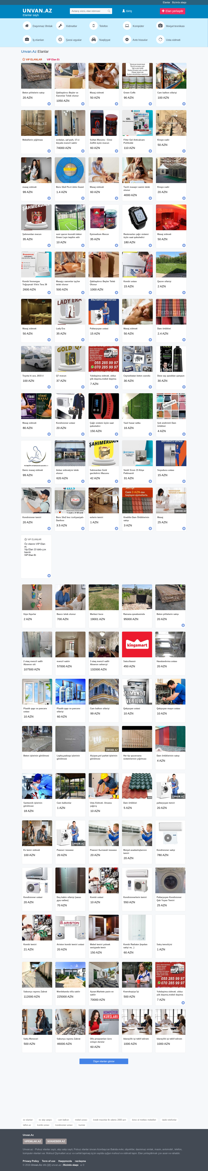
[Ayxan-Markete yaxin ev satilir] (104, 975)
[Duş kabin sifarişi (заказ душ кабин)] (70, 880)
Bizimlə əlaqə (179, 2)
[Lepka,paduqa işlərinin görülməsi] (70, 739)
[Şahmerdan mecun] (36, 217)
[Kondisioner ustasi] (70, 406)
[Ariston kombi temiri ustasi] (70, 927)
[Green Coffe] (137, 76)
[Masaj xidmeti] (104, 76)
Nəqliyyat (104, 40)
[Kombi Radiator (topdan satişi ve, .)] (137, 927)
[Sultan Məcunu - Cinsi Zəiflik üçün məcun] (104, 123)
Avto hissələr (140, 40)
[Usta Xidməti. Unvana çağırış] (104, 786)
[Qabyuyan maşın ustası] (170, 692)
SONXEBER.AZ (56, 1141)
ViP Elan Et (53, 59)
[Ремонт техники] (70, 833)
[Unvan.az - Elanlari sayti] (37, 10)
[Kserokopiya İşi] (137, 975)
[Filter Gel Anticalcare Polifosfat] (137, 123)
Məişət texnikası (175, 26)
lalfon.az (27, 1125)
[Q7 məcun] (70, 359)
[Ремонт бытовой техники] (104, 833)
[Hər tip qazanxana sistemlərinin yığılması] (137, 739)
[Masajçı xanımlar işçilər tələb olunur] (70, 264)
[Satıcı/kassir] (137, 644)
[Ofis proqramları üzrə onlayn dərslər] (104, 1022)
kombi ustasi (43, 1125)
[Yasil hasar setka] (137, 406)
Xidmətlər (71, 26)
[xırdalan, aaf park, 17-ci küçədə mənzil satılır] (70, 123)
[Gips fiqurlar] (37, 597)
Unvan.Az (29, 51)
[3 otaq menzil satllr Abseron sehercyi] (104, 644)
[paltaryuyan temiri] (170, 786)
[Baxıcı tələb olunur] (70, 597)
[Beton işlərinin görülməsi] (37, 739)
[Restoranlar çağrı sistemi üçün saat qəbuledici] (137, 217)
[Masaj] (171, 500)
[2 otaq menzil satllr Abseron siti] (37, 644)
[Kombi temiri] (37, 927)
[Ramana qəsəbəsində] (137, 597)
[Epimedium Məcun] (104, 217)
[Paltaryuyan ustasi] (104, 312)
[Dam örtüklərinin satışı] (170, 739)
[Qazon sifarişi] (171, 264)
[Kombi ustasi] (104, 880)
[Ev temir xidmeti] (37, 833)
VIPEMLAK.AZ (32, 1141)
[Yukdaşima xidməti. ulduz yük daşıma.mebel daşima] (104, 359)
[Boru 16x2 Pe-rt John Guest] (70, 170)
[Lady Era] (70, 312)
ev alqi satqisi (45, 1120)
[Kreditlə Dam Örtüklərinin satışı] (137, 500)
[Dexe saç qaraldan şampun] (171, 359)
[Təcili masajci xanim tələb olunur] (137, 170)
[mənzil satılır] (70, 644)
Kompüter (138, 26)
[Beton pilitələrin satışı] (36, 76)
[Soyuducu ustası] (171, 453)
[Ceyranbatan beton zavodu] (137, 359)
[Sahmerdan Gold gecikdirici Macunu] (104, 453)
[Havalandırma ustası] (170, 644)
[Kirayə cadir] (171, 170)
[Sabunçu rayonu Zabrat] (37, 975)
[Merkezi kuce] (104, 597)
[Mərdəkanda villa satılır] (70, 975)
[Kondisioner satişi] (170, 833)
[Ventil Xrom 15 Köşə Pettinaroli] (137, 453)
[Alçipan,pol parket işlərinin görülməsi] (104, 739)
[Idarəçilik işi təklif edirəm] (137, 1022)
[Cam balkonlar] (70, 786)
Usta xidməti (172, 40)
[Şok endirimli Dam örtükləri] (171, 406)
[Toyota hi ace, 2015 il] (36, 359)
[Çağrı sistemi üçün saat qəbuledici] (104, 406)
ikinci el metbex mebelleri (144, 1120)
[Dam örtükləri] (171, 312)
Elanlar (166, 2)
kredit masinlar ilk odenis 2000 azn (109, 1120)
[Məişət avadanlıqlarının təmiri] (137, 833)
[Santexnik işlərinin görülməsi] (37, 786)
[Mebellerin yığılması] (36, 123)
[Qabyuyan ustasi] (137, 692)
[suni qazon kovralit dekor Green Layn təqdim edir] (70, 217)
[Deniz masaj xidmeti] (36, 453)
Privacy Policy (31, 1161)
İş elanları (38, 40)
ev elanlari (28, 1120)
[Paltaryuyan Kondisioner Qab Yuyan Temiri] (170, 880)
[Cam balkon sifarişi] (171, 76)
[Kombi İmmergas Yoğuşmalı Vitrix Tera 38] (36, 264)
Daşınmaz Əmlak (42, 26)
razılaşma (80, 1161)
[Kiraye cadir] (171, 123)
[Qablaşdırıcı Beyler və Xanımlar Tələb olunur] (70, 76)
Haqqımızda (65, 1161)
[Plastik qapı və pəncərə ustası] (37, 692)
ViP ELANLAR (33, 59)
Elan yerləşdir (174, 11)
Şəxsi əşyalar (73, 40)
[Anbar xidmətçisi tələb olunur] (70, 453)
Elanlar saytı (31, 15)
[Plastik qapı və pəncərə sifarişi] (70, 692)
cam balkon (63, 1120)
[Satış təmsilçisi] (170, 927)
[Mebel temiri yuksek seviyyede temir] (104, 927)
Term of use (48, 1161)
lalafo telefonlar (169, 1120)
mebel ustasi (81, 1120)
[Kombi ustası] (137, 264)
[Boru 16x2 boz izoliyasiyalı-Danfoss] (70, 500)
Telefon (103, 26)
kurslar (82, 1125)
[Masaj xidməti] (104, 170)
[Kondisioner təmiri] (36, 500)
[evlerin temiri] (104, 500)
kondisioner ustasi (63, 1125)
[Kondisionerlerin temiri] (137, 880)
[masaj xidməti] (36, 170)
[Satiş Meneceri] (37, 1022)
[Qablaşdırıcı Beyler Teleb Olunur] (104, 264)
